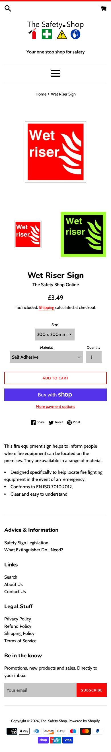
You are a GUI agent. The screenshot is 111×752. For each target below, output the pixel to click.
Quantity (93, 347)
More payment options (55, 406)
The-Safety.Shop (54, 721)
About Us (13, 584)
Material (46, 347)
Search (10, 577)
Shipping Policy (19, 633)
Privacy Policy (17, 619)
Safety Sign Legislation (26, 542)
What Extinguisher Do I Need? (33, 549)
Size (55, 325)
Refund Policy (17, 626)
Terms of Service (20, 640)
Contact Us (15, 591)
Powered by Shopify (84, 721)
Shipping (46, 307)
